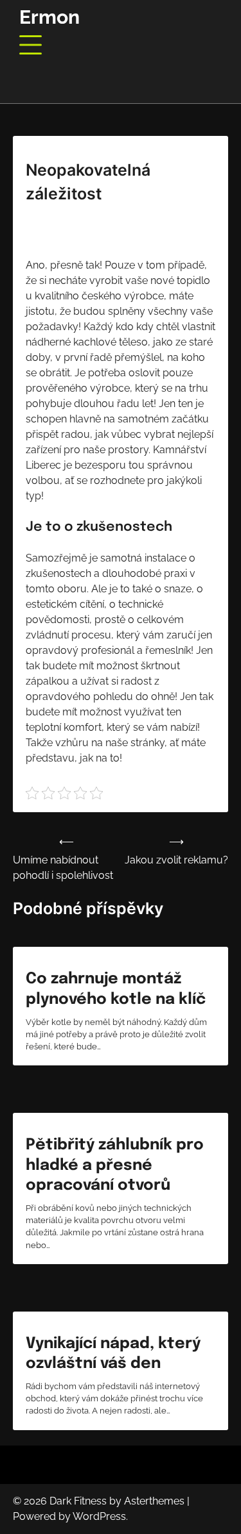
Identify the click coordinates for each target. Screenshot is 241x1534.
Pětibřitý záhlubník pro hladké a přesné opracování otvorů (115, 1165)
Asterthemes (154, 1501)
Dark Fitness (78, 1501)
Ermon (49, 17)
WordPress (99, 1516)
